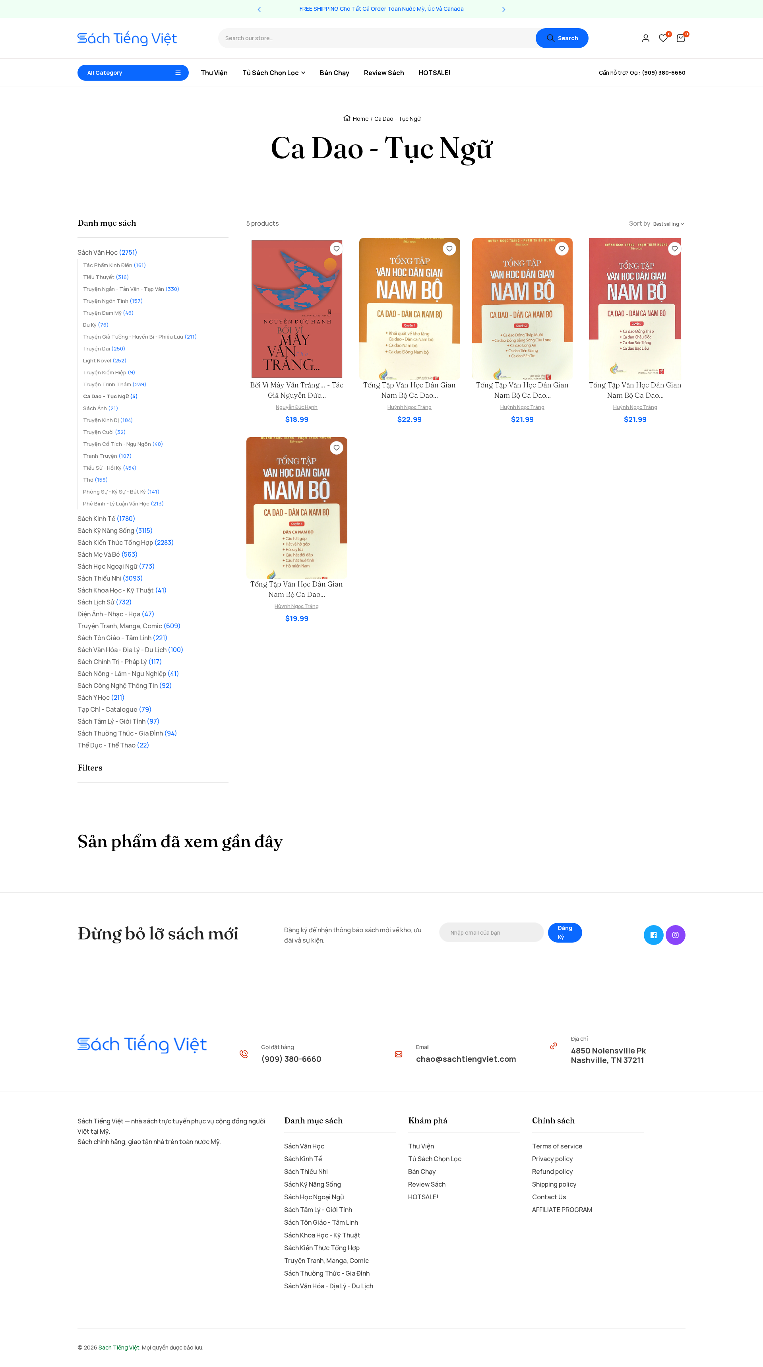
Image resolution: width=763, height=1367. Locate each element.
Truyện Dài (104, 348)
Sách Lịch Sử (104, 602)
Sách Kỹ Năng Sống (115, 530)
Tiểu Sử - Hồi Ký (110, 467)
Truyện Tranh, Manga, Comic (129, 626)
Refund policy (552, 1171)
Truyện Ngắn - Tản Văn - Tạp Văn (131, 288)
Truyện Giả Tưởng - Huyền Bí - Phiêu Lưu (140, 336)
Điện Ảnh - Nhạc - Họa (116, 614)
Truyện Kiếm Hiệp (109, 372)
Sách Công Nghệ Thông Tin (124, 685)
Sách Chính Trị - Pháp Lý (119, 661)
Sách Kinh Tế (106, 518)
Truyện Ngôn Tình (113, 300)
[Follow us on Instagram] (676, 935)
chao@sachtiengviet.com (466, 1058)
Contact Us (549, 1197)
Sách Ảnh (100, 408)
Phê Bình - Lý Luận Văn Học (123, 503)
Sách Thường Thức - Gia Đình (127, 733)
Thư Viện (421, 1146)
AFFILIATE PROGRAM (562, 1209)
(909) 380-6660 (291, 1058)
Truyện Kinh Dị (108, 420)
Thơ (95, 479)
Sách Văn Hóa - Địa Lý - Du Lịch (130, 649)
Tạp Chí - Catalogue (114, 709)
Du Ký (96, 324)
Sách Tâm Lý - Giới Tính (118, 721)
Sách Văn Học (107, 252)
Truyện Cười (104, 432)
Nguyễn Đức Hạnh (297, 407)
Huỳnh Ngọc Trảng (409, 407)
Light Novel (105, 360)
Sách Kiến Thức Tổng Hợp (125, 542)
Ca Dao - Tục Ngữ (110, 396)
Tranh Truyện (107, 455)
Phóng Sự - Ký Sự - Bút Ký (121, 491)
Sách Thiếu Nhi (110, 578)
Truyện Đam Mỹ (108, 312)
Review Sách (426, 1184)
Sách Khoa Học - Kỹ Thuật (122, 590)
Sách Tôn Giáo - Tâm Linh (122, 637)
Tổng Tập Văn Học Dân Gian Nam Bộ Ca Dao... (409, 390)
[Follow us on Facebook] (654, 935)
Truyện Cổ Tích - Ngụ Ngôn (123, 443)
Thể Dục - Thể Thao (113, 745)
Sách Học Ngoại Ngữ (116, 566)
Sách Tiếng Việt (119, 1347)
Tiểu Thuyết (106, 277)
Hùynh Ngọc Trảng (297, 606)
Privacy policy (552, 1158)
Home (361, 118)
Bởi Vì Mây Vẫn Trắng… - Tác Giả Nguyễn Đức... (296, 390)
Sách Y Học (101, 697)
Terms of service (557, 1146)
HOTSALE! (423, 1197)
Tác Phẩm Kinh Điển (114, 265)
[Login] (646, 38)
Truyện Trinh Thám (115, 384)
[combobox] (377, 38)
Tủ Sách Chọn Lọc (434, 1158)
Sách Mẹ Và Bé (107, 554)
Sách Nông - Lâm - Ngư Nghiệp (128, 673)
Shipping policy (554, 1184)
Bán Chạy (422, 1171)
